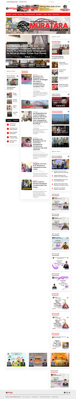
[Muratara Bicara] (11, 8)
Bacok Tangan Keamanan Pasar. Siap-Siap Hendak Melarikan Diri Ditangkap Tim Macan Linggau (15, 94)
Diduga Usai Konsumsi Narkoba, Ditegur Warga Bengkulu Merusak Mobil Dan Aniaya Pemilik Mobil (15, 106)
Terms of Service (26, 396)
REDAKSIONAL (55, 396)
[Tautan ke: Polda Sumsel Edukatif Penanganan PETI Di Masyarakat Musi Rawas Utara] (55, 72)
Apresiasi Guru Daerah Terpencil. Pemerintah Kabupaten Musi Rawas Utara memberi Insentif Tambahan (61, 188)
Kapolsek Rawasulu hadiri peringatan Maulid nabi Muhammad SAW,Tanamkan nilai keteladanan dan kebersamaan (64, 78)
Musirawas (16, 43)
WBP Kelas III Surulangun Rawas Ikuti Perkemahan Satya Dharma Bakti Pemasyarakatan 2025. (14, 124)
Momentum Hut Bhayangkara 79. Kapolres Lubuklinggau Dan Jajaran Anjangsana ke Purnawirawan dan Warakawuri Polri (40, 81)
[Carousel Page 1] (57, 105)
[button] (69, 2)
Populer (9, 120)
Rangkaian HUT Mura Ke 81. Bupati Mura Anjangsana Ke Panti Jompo (39, 166)
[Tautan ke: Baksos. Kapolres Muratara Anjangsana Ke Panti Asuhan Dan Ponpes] (26, 184)
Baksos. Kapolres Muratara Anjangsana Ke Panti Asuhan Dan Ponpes (40, 184)
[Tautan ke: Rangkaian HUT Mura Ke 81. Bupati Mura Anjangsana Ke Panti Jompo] (26, 166)
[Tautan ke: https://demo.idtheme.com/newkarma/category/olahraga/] (68, 156)
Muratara (40, 188)
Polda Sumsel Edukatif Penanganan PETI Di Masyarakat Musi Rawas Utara (42, 65)
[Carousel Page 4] (62, 105)
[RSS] (69, 393)
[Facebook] (65, 393)
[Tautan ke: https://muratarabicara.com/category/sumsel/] (68, 111)
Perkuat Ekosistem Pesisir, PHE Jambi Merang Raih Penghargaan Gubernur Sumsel (15, 100)
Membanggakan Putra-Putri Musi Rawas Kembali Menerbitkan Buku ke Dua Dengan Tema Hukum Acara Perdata (61, 180)
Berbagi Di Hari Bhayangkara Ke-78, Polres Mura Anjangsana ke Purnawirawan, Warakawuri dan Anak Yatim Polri (27, 49)
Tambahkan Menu (23, 1)
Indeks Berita (35, 396)
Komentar (15, 120)
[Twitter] (67, 393)
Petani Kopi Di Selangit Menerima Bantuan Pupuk (13, 141)
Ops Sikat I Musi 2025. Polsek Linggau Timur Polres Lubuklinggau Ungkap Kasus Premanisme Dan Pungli (15, 113)
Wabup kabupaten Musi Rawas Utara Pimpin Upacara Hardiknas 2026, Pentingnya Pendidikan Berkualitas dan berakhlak (61, 176)
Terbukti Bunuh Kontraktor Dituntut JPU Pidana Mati (11, 88)
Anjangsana (35, 74)
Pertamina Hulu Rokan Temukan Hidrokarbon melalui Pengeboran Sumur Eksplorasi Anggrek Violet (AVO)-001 (14, 128)
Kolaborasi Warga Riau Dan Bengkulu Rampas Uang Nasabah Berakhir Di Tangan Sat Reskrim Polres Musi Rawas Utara (64, 85)
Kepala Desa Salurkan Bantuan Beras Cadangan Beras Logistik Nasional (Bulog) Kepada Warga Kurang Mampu (26, 65)
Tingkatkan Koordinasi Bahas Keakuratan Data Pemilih (60, 100)
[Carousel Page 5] (64, 105)
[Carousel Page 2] (58, 105)
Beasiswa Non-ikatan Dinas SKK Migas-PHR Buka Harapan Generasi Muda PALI (61, 184)
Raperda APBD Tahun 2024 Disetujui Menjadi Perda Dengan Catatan (13, 133)
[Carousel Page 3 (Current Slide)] (60, 105)
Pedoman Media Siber (45, 396)
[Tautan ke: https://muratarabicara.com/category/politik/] (68, 94)
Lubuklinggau (40, 88)
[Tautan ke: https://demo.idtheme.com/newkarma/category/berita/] (17, 76)
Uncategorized (23, 43)
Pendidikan (39, 170)
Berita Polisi (10, 43)
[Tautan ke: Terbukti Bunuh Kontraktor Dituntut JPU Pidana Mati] (12, 82)
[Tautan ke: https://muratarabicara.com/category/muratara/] (68, 42)
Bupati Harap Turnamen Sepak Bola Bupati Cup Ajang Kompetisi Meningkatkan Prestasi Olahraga (14, 137)
